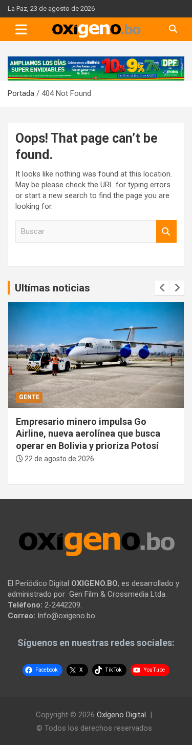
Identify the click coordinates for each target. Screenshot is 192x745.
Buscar (166, 231)
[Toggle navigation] (21, 29)
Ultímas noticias (52, 288)
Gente (29, 397)
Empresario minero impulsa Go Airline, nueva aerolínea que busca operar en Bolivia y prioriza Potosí (88, 433)
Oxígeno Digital (121, 714)
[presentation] (162, 288)
